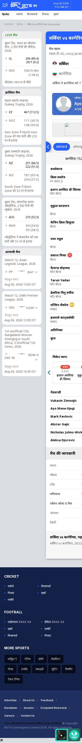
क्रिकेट (5, 14)
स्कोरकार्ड (61, 146)
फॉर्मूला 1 (12, 659)
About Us (28, 700)
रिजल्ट (45, 14)
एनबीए (24, 669)
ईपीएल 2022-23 (54, 621)
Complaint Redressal (53, 707)
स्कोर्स (19, 14)
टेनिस (27, 659)
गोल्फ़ (10, 669)
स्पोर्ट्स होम (8, 24)
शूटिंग (54, 669)
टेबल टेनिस (14, 679)
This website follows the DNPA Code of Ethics (33, 723)
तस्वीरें (11, 599)
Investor (29, 707)
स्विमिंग (68, 669)
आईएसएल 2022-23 (19, 621)
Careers (9, 715)
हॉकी (40, 659)
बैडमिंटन (55, 659)
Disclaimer (10, 707)
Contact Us (27, 715)
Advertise (10, 700)
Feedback (47, 700)
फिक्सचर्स (32, 14)
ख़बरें (56, 14)
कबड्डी (40, 669)
